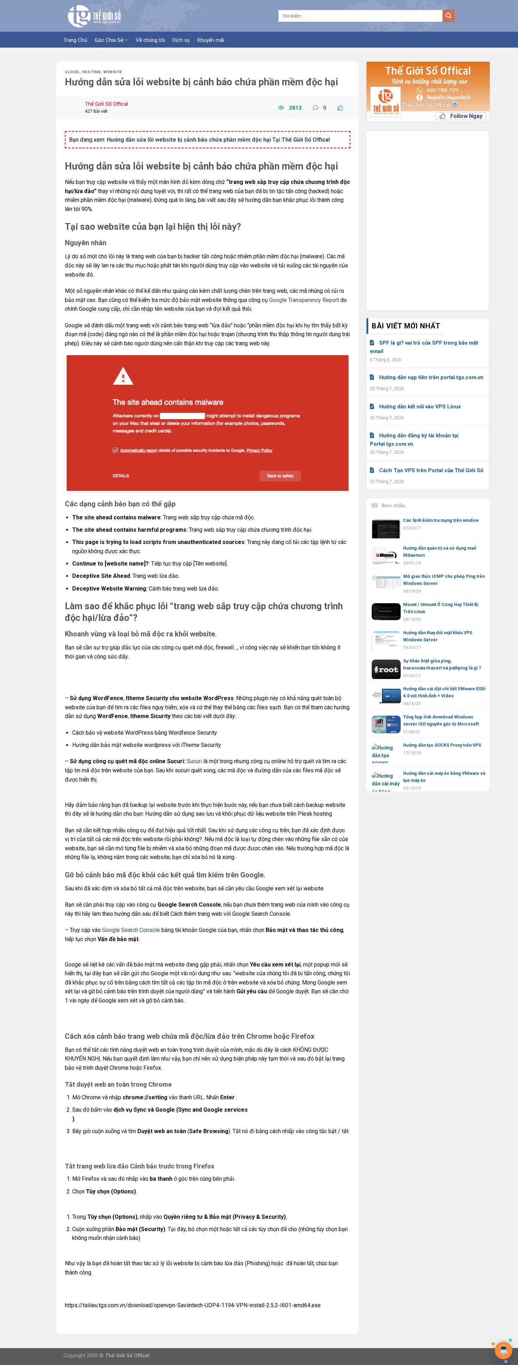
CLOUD (72, 72)
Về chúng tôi (150, 40)
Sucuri (194, 761)
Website (112, 72)
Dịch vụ (181, 40)
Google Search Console (131, 930)
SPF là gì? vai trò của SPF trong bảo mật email (424, 347)
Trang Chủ (75, 40)
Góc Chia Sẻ (109, 40)
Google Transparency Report (304, 300)
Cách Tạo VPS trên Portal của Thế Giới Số (431, 470)
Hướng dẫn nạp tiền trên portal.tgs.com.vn (431, 377)
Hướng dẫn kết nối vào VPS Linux (420, 406)
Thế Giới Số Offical (427, 105)
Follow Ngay (465, 116)
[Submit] (449, 16)
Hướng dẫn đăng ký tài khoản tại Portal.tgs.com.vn (414, 439)
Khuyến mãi (210, 40)
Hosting (91, 72)
